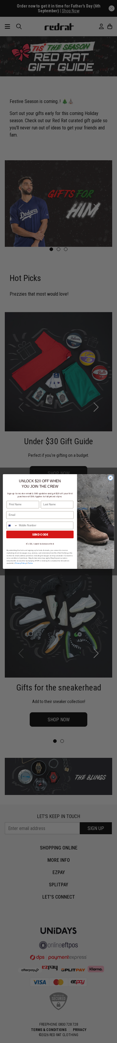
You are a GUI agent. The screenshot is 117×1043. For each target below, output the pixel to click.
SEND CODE (40, 534)
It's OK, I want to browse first (40, 543)
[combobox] (12, 525)
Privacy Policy (20, 563)
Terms (30, 563)
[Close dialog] (110, 477)
